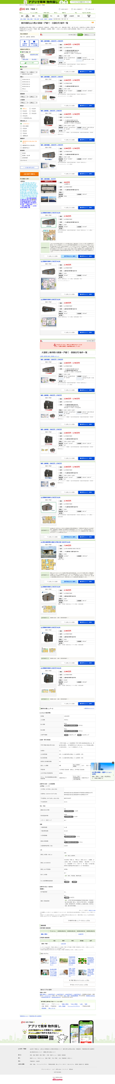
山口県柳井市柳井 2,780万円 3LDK (50, 497)
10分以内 (25, 113)
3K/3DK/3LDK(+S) (45, 997)
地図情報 (86, 1064)
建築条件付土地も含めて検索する (30, 142)
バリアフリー (48, 995)
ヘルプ (53, 1069)
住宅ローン (70, 1058)
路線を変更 (25, 59)
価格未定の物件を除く (27, 74)
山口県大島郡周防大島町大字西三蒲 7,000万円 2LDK (55, 542)
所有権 (24, 153)
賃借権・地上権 (26, 155)
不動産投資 (64, 1058)
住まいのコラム (71, 1064)
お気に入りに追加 (70, 71)
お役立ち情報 (21, 1064)
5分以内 (25, 111)
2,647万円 (63, 943)
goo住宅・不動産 (22, 1048)
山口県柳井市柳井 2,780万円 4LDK (50, 212)
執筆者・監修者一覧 (79, 1064)
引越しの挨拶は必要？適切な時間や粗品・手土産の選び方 (90, 972)
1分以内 (34, 108)
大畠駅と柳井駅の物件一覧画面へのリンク (49, 356)
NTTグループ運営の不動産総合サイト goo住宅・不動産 (32, 5)
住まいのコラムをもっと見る (80, 984)
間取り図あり (43, 994)
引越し (34, 1064)
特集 (31, 1064)
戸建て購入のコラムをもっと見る (79, 980)
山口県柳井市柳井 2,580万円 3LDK (50, 299)
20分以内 (25, 115)
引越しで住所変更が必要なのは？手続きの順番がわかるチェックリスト (72, 972)
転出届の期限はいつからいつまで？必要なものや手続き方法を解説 (53, 972)
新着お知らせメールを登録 (34, 44)
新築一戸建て (65, 1004)
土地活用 (38, 1061)
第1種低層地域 (74, 995)
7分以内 (34, 111)
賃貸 (86, 1004)
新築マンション (33, 1058)
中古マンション (41, 1058)
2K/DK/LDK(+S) (26, 81)
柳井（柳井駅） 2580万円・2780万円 (51, 110)
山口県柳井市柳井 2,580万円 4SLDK (51, 668)
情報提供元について (24, 1016)
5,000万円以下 (77, 994)
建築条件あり (26, 147)
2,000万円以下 (51, 994)
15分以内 (34, 113)
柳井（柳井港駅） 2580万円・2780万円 (52, 41)
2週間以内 (25, 135)
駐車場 (59, 1055)
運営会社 (71, 1069)
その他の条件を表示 (29, 167)
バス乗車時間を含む (27, 118)
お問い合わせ (58, 1069)
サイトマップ (65, 1069)
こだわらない (26, 123)
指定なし (25, 108)
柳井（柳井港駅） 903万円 (48, 179)
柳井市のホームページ (89, 708)
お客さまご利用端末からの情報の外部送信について (51, 1049)
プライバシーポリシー (46, 1069)
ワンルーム (25, 91)
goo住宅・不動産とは (34, 1049)
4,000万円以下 (68, 994)
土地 (81, 1004)
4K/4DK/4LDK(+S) (56, 997)
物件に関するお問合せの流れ (69, 1049)
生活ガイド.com (92, 910)
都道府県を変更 (34, 54)
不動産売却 (32, 1061)
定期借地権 (25, 157)
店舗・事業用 (36, 1055)
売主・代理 (66, 995)
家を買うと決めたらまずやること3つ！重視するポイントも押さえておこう (53, 960)
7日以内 (25, 133)
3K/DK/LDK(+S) (26, 84)
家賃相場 (44, 1008)
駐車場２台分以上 (90, 995)
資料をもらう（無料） (87, 71)
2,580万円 (80, 934)
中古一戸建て (74, 1004)
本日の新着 (25, 126)
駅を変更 (34, 59)
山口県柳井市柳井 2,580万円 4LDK (50, 627)
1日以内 (25, 128)
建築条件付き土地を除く (29, 145)
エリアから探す (30, 62)
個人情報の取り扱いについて (36, 1052)
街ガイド (64, 1064)
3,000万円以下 (60, 994)
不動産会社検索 (51, 1064)
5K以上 (24, 88)
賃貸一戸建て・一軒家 (44, 1055)
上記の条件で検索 (29, 174)
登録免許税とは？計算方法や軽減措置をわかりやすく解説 (90, 961)
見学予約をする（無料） (70, 256)
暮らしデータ (52, 1008)
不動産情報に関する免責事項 (35, 1016)
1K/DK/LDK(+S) (26, 79)
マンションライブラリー (74, 1006)
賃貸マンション (53, 1055)
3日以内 (25, 131)
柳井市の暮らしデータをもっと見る (80, 920)
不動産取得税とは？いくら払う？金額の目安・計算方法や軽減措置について (72, 960)
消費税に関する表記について (49, 1052)
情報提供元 (78, 1049)
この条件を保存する (24, 44)
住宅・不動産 (62, 1006)
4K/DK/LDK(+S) (26, 86)
